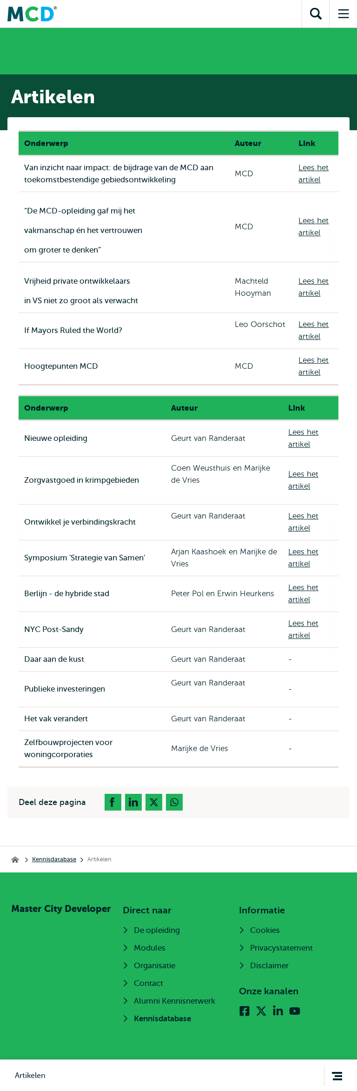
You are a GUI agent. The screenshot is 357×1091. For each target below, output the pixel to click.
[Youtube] (294, 1011)
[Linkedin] (278, 1011)
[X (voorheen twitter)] (261, 1011)
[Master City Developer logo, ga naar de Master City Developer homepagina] (32, 14)
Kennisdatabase (54, 859)
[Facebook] (244, 1011)
